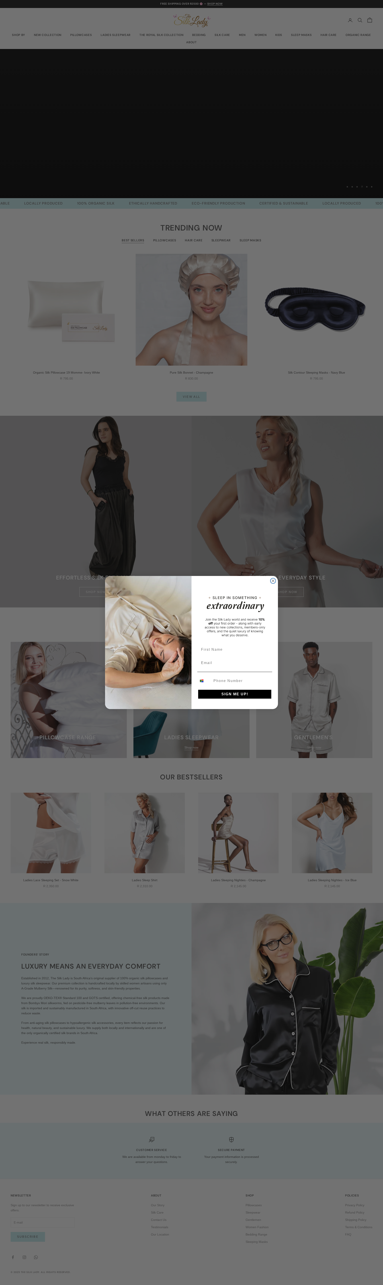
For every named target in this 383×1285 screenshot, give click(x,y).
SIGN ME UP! (234, 694)
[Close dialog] (273, 580)
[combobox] (204, 681)
